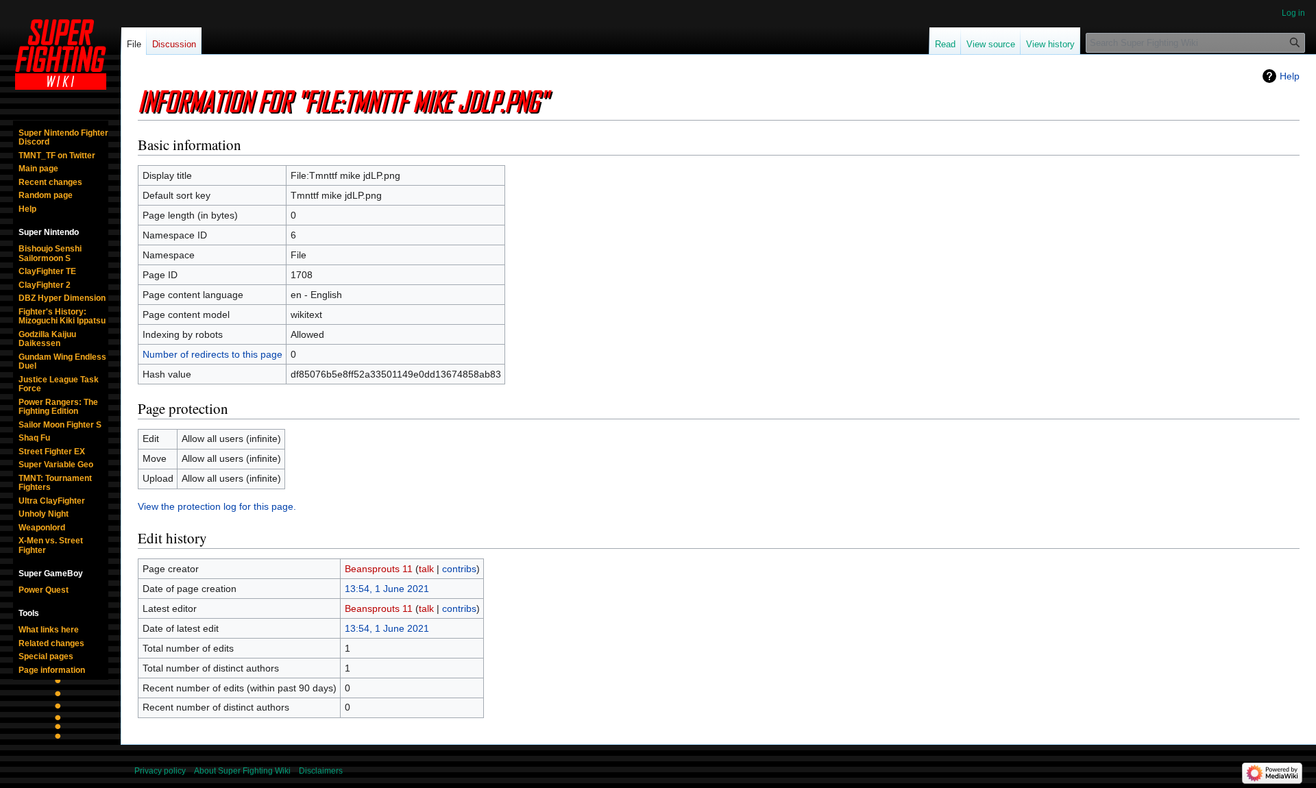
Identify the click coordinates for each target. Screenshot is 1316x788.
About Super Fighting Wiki (242, 771)
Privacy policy (160, 771)
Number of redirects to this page (212, 354)
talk (426, 568)
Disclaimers (321, 771)
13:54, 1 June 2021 (387, 588)
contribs (459, 568)
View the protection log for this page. (217, 506)
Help (1290, 76)
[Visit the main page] (60, 55)
